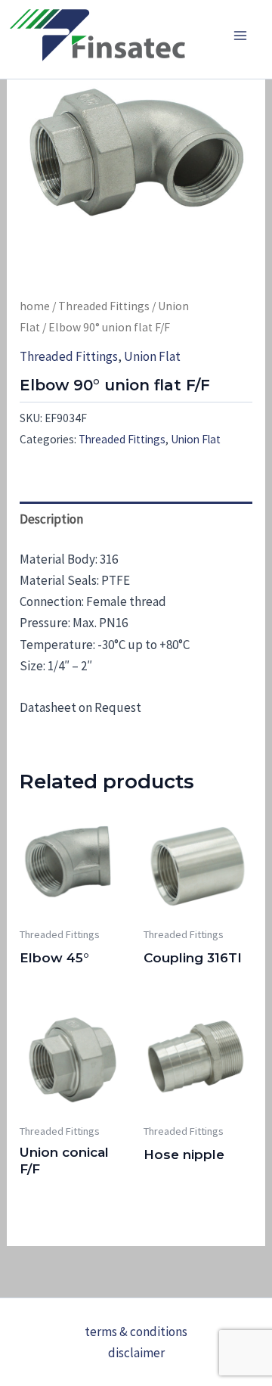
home (35, 306)
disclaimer (136, 1352)
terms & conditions (136, 1331)
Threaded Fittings (104, 306)
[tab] (136, 519)
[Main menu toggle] (240, 35)
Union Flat (152, 356)
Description (51, 519)
